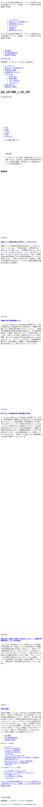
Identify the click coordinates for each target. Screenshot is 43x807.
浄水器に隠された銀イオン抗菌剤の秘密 (16, 762)
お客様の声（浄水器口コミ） (13, 752)
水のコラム (13, 76)
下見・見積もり (14, 80)
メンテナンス (13, 82)
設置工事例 (13, 78)
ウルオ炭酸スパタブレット (12, 774)
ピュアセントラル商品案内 (12, 750)
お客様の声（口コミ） (13, 72)
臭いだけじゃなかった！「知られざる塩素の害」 (19, 761)
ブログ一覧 (9, 74)
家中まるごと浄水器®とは (14, 68)
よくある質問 (9, 753)
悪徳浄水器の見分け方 (11, 759)
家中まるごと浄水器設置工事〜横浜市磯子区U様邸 (15, 413)
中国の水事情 (5, 709)
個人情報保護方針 (11, 53)
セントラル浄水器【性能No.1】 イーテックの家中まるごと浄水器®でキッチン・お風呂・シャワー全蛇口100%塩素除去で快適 (21, 784)
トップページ (9, 66)
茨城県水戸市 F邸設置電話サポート (11, 320)
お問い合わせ (9, 85)
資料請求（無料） (11, 87)
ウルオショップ (9, 778)
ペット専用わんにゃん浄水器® (14, 776)
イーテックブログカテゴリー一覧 (14, 755)
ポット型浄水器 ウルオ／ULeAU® (15, 771)
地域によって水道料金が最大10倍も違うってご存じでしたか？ (19, 242)
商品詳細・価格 (10, 70)
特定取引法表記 (10, 55)
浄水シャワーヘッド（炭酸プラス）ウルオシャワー (20, 772)
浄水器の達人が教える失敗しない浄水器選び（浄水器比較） (22, 757)
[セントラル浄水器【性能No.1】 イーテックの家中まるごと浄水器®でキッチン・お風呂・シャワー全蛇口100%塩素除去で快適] (21, 16)
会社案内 (8, 51)
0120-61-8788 (5, 58)
